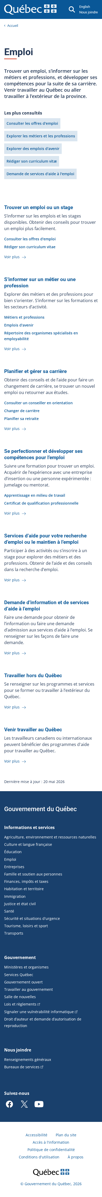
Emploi (10, 859)
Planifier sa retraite (21, 418)
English (84, 7)
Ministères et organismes (26, 967)
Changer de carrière (21, 410)
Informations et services (29, 827)
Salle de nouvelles (20, 996)
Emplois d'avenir (18, 325)
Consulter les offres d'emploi (32, 123)
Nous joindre (88, 12)
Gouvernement (20, 957)
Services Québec (18, 974)
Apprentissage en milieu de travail (34, 495)
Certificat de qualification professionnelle (41, 503)
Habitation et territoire (24, 888)
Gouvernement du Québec (40, 809)
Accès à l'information (51, 1142)
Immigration (15, 896)
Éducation (13, 851)
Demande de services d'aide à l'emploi (40, 173)
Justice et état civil (20, 903)
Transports (13, 933)
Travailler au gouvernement (28, 989)
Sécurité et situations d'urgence (32, 918)
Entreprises (14, 866)
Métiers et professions (24, 317)
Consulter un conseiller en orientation (38, 402)
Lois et (20, 1004)
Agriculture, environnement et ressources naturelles (50, 837)
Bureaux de (21, 1066)
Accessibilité (36, 1134)
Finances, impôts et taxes (26, 881)
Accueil (12, 25)
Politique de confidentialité (51, 1149)
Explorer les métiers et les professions (41, 135)
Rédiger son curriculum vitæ (32, 161)
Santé (9, 911)
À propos (75, 1156)
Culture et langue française (28, 844)
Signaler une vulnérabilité (39, 1011)
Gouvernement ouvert (23, 982)
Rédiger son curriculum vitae (29, 246)
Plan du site (66, 1134)
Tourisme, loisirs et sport (26, 925)
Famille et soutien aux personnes (33, 874)
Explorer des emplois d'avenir (33, 148)
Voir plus (12, 256)
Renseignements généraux (27, 1059)
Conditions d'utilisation (39, 1156)
